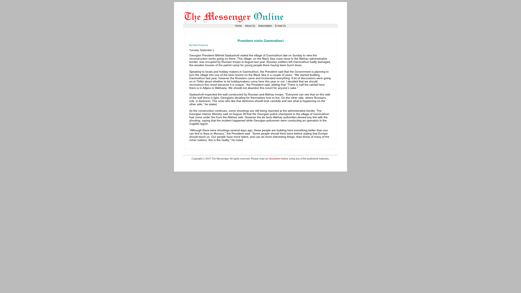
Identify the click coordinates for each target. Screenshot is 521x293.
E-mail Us (280, 25)
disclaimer (275, 158)
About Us (250, 25)
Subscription (265, 25)
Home (238, 25)
